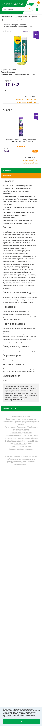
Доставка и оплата (10, 408)
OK (22, 722)
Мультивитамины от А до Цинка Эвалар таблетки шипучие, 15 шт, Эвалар (21, 140)
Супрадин (11, 72)
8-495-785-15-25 (20, 444)
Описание (7, 175)
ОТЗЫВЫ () (7, 170)
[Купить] (35, 151)
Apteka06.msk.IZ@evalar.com (21, 433)
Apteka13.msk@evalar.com (28, 438)
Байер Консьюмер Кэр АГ (24, 75)
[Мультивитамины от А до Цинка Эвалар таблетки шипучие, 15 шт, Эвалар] (21, 125)
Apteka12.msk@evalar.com (21, 446)
